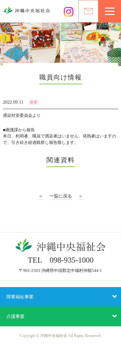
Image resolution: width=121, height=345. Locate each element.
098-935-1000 (72, 260)
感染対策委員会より (22, 115)
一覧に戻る (60, 196)
